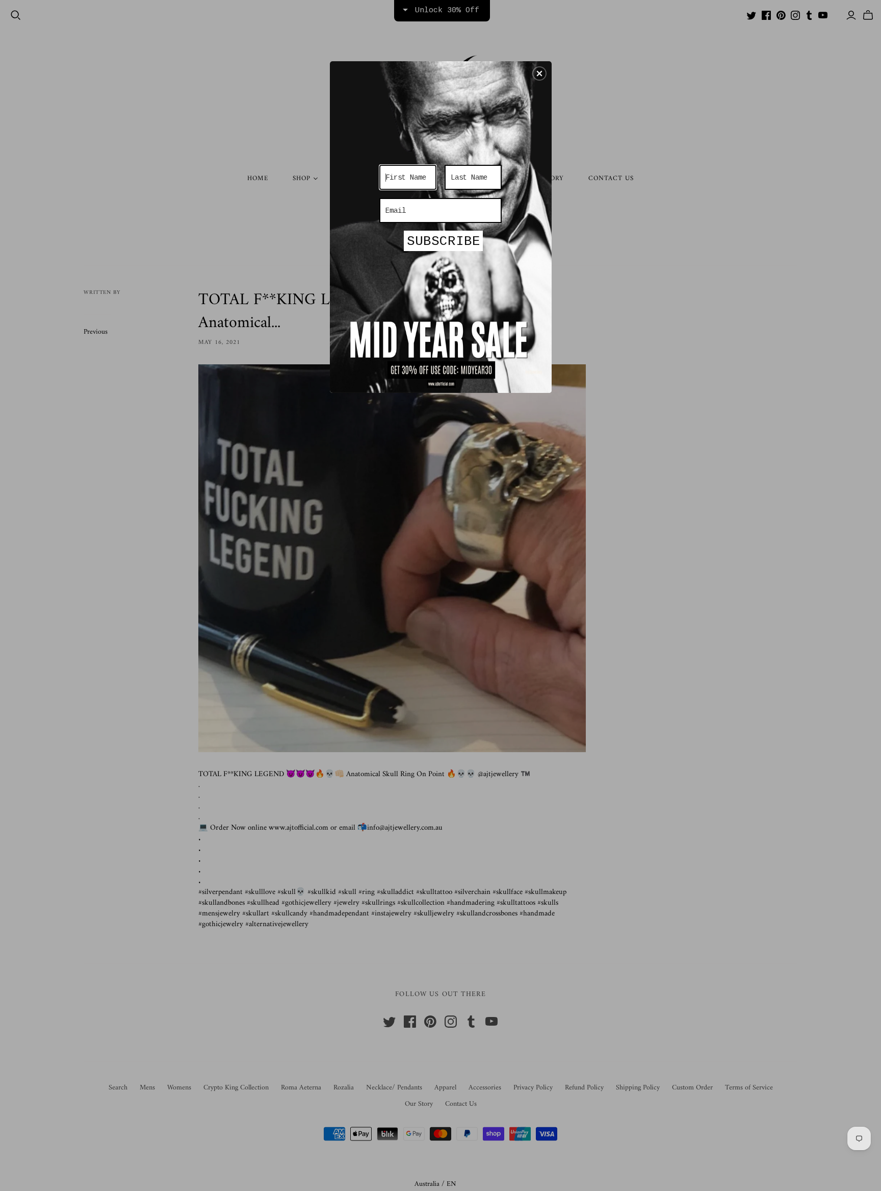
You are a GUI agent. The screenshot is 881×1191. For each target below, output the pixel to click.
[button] (539, 73)
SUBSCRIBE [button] (443, 241)
